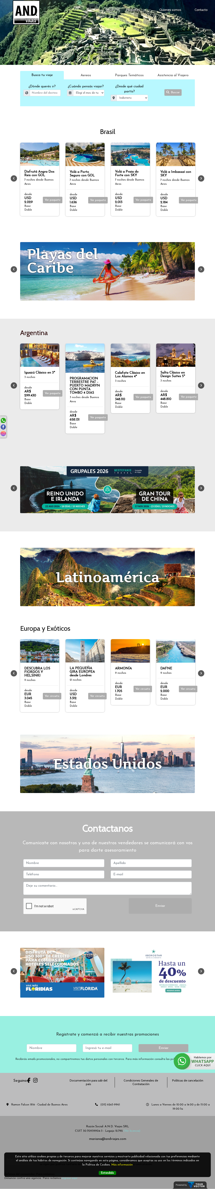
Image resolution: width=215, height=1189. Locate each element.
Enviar (160, 906)
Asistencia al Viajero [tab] (173, 75)
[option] (39, 179)
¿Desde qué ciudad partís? (129, 89)
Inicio (109, 10)
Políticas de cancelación (187, 1080)
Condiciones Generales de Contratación (141, 1082)
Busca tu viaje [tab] (42, 75)
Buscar (175, 92)
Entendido (107, 1173)
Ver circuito (52, 689)
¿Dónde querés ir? (42, 86)
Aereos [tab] (86, 75)
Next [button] (201, 178)
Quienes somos (170, 10)
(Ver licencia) (131, 1131)
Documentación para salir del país (88, 1082)
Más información (122, 1164)
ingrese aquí (69, 1178)
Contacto (201, 10)
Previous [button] (14, 178)
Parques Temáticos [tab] (129, 75)
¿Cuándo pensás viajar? (86, 86)
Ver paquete (52, 200)
